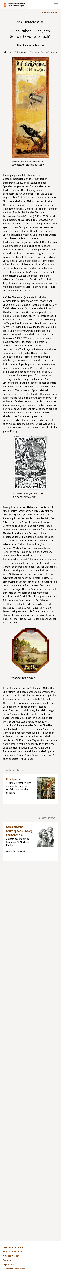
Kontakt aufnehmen (12, 1251)
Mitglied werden (11, 1256)
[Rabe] (30, 650)
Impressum (8, 1264)
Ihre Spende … (15, 779)
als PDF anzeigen (50, 12)
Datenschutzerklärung (14, 1269)
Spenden (7, 1260)
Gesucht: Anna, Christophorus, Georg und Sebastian (19, 831)
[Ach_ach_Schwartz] (30, 107)
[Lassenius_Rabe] (31, 463)
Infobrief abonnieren (13, 1247)
